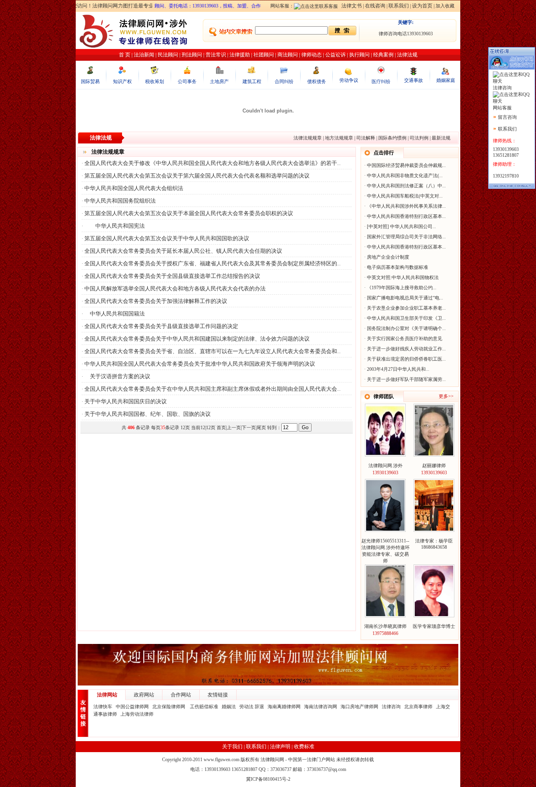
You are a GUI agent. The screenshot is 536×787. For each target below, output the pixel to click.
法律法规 (407, 55)
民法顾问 (168, 55)
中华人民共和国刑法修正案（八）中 (404, 186)
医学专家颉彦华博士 (434, 626)
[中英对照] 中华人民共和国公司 (399, 226)
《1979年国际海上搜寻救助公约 (400, 287)
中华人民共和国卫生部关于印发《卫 (404, 318)
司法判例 (419, 138)
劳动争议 (348, 80)
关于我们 (232, 746)
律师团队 (384, 396)
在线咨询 (375, 6)
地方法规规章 (339, 138)
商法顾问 (287, 55)
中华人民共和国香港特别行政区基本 (404, 216)
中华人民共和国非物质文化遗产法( (403, 175)
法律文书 (351, 6)
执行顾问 (359, 55)
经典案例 (383, 55)
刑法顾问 (192, 55)
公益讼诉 (335, 55)
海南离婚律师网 (284, 706)
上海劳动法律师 (136, 714)
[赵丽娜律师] (434, 454)
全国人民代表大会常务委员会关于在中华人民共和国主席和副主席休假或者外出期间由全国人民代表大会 (210, 389)
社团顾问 (263, 55)
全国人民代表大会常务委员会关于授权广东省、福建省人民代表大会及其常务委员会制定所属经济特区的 (210, 264)
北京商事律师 (418, 706)
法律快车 (102, 706)
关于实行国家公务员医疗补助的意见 (404, 338)
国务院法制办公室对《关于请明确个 (404, 328)
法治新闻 (144, 55)
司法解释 (365, 138)
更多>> (446, 396)
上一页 (234, 427)
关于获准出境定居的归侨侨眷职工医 (404, 359)
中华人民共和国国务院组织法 (120, 201)
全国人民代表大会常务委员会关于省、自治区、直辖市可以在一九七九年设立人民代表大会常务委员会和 (210, 351)
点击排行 (384, 153)
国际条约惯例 (392, 138)
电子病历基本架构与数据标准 (397, 267)
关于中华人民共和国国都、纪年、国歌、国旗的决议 (147, 414)
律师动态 (311, 55)
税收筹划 (154, 81)
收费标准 (304, 746)
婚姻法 (229, 706)
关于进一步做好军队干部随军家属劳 (404, 379)
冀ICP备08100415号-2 (268, 779)
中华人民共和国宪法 (114, 226)
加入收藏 (445, 6)
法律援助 (240, 55)
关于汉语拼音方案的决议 (117, 376)
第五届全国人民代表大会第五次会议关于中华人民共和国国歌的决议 (166, 238)
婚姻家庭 (445, 80)
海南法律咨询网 (320, 706)
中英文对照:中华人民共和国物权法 (403, 277)
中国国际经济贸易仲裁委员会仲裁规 (404, 165)
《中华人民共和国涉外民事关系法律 (404, 206)
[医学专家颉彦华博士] (434, 614)
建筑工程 (251, 81)
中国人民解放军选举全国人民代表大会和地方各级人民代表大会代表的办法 (175, 289)
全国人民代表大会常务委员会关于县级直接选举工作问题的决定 (161, 326)
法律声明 (280, 746)
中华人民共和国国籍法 (114, 314)
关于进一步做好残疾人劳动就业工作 (404, 349)
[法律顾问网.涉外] (385, 454)
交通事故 (413, 80)
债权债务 (316, 81)
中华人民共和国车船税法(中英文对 (403, 196)
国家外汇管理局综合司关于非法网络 (404, 236)
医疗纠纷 (381, 81)
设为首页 (422, 6)
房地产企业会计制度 (388, 257)
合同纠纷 (284, 81)
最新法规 (441, 138)
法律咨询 (391, 706)
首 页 (124, 55)
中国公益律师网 (132, 706)
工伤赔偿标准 (204, 706)
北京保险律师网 (169, 706)
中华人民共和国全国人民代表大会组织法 (133, 188)
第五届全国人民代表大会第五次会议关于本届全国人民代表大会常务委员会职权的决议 (188, 213)
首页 (221, 427)
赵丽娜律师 (434, 465)
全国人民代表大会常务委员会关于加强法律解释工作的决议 (155, 301)
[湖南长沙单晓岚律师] (385, 614)
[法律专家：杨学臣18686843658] (434, 529)
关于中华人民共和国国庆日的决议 (125, 401)
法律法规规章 (308, 138)
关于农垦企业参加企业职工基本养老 (404, 308)
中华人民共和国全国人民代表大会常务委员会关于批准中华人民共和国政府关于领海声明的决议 (199, 364)
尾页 (261, 427)
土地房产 (219, 81)
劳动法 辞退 (251, 706)
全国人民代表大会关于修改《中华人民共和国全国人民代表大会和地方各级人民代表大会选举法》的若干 (210, 163)
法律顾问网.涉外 (385, 465)
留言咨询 (507, 117)
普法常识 (216, 55)
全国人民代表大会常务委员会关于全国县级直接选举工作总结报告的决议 (172, 276)
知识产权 (122, 81)
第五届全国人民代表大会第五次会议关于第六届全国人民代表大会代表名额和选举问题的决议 (197, 176)
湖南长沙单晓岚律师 (385, 626)
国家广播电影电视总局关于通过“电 (403, 298)
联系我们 (398, 6)
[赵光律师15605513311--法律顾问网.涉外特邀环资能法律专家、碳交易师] (385, 529)
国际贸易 (90, 81)
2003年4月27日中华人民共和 (396, 369)
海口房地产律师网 (359, 706)
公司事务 (187, 81)
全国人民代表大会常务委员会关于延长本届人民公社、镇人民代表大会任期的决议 (183, 251)
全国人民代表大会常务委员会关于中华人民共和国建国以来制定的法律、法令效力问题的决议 (197, 339)
